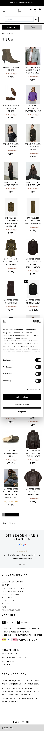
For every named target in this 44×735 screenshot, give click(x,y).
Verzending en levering (13, 588)
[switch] (38, 367)
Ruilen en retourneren (12, 591)
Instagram (26, 622)
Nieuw (11, 33)
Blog (4, 607)
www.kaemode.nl (9, 653)
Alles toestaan (22, 397)
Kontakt (6, 585)
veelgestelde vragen (11, 610)
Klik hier (6, 665)
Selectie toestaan (22, 404)
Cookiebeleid (8, 601)
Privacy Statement (10, 594)
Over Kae (6, 604)
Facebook (10, 622)
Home (4, 33)
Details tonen (32, 390)
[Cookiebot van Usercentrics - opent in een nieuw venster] (31, 321)
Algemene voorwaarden (13, 582)
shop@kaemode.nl (10, 650)
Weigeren (22, 412)
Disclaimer (7, 598)
